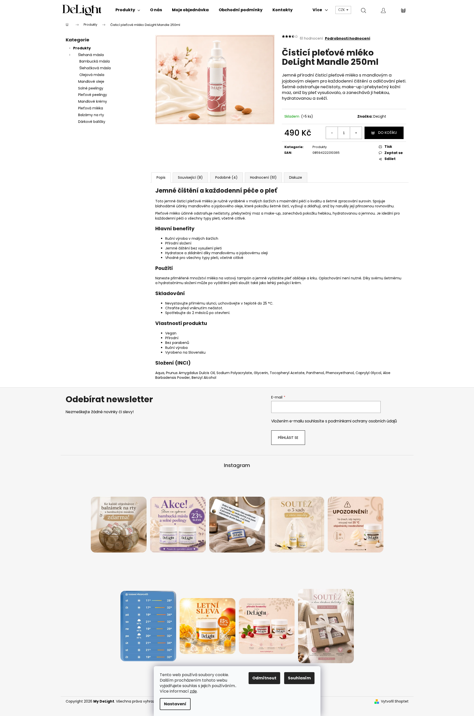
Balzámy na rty (91, 114)
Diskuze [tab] (295, 177)
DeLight (379, 116)
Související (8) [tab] (190, 177)
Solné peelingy (90, 88)
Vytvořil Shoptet (395, 701)
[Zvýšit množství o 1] (356, 133)
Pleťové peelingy (92, 94)
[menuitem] (127, 10)
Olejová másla (91, 74)
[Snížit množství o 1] (332, 133)
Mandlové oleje (91, 81)
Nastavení (175, 704)
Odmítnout (264, 678)
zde (193, 691)
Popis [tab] (161, 177)
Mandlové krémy (92, 101)
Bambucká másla (94, 61)
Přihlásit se (288, 437)
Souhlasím (299, 678)
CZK (342, 9)
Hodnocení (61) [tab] (263, 177)
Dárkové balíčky (91, 121)
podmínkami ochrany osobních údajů (362, 421)
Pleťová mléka (90, 108)
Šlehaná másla (91, 54)
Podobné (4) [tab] (226, 177)
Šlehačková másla (95, 68)
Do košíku (387, 132)
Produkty (82, 48)
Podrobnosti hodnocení (347, 38)
